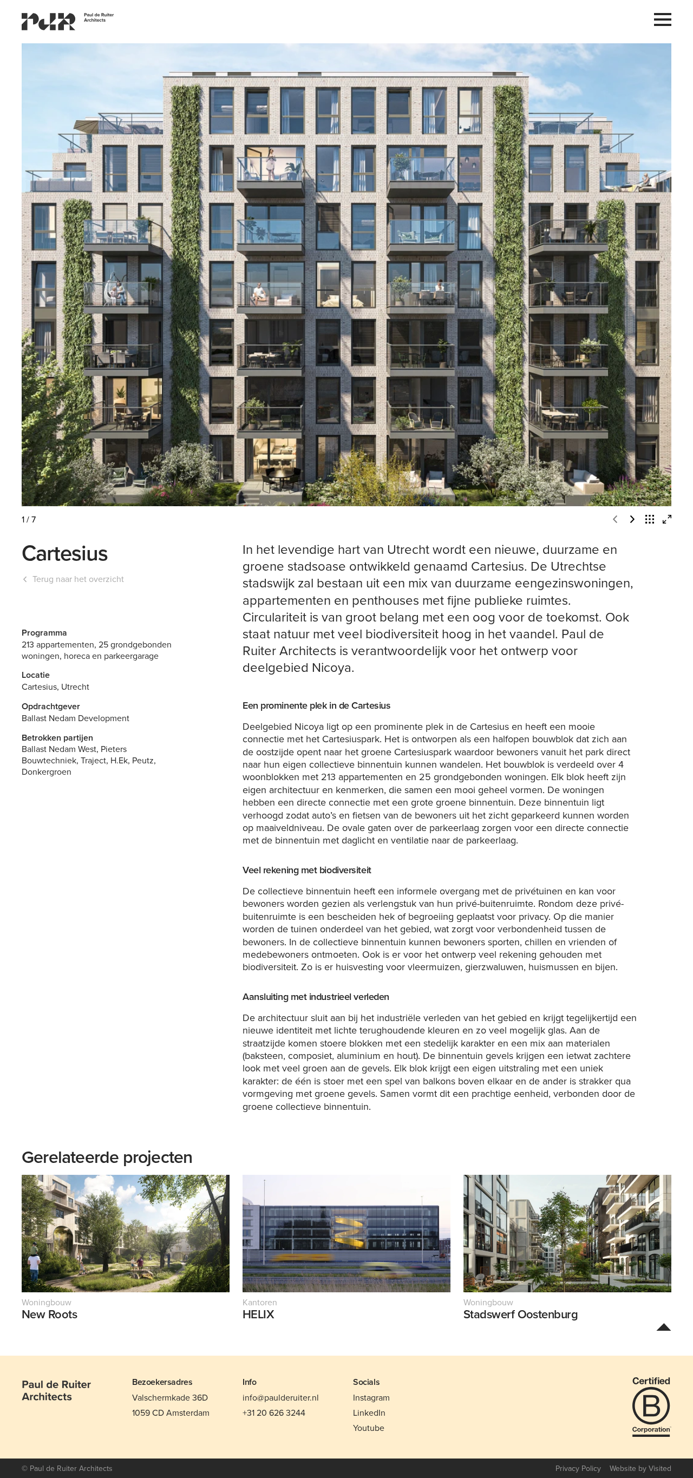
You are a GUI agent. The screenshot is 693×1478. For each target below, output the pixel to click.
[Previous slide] (184, 274)
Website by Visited (640, 1468)
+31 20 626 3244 (274, 1412)
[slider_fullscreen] (667, 519)
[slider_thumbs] (649, 519)
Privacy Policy (578, 1468)
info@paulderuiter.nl (281, 1397)
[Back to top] (663, 1326)
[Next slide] (508, 274)
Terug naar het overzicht (78, 579)
